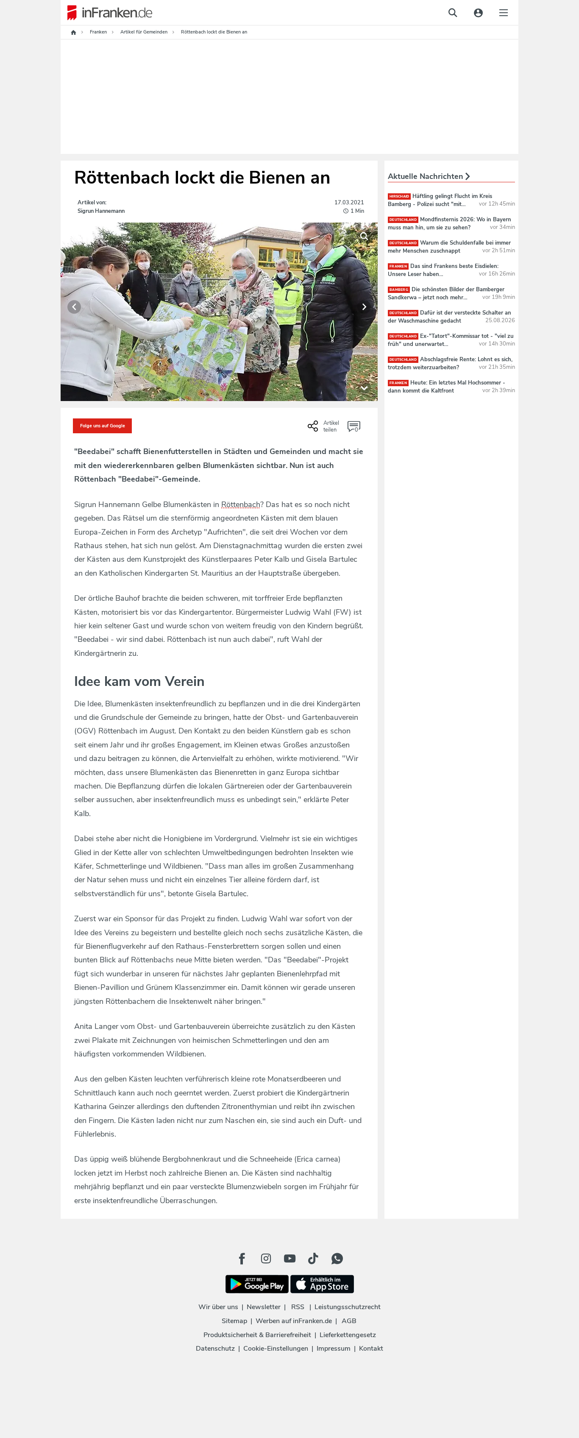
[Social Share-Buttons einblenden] (324, 429)
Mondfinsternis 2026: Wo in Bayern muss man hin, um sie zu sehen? (449, 223)
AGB (349, 1321)
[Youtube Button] (289, 1258)
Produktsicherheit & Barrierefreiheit (257, 1335)
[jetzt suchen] (452, 12)
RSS (297, 1307)
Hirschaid (399, 196)
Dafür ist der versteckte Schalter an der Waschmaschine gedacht (449, 316)
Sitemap (234, 1321)
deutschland (403, 219)
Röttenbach (240, 504)
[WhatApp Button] (337, 1258)
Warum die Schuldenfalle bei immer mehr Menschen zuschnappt (449, 246)
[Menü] (503, 12)
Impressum (334, 1348)
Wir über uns (218, 1307)
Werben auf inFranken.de (294, 1321)
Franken (398, 266)
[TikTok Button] (313, 1258)
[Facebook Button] (242, 1258)
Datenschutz (215, 1348)
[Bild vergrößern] (364, 236)
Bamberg (399, 289)
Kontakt (371, 1348)
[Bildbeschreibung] (364, 387)
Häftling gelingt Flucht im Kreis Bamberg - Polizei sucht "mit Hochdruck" (440, 203)
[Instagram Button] (266, 1258)
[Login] (478, 12)
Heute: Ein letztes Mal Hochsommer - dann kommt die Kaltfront (446, 386)
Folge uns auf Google (102, 426)
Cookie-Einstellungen (275, 1348)
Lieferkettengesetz (348, 1335)
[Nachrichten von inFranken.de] (106, 13)
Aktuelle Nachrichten (426, 176)
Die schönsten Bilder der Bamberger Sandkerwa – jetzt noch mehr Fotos (446, 297)
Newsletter (264, 1307)
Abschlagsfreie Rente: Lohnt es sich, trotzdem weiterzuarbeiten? (450, 363)
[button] (74, 307)
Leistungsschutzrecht (348, 1307)
